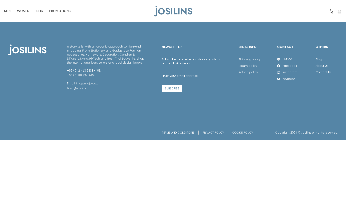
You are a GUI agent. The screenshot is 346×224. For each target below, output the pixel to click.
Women (23, 11)
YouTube (289, 79)
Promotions (60, 11)
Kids (39, 11)
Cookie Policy (242, 133)
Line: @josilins (76, 88)
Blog (319, 59)
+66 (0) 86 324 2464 (81, 75)
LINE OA (288, 59)
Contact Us (324, 72)
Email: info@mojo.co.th (83, 83)
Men (7, 11)
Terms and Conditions (178, 133)
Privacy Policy (213, 133)
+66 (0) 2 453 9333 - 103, (84, 71)
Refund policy (248, 72)
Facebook (290, 66)
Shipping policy (250, 59)
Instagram (290, 72)
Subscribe (172, 88)
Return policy (248, 66)
